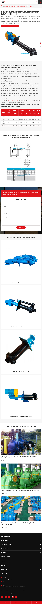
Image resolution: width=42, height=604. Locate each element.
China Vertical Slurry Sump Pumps (24, 5)
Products (8, 5)
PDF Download (14, 26)
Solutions (3, 565)
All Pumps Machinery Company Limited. (14, 590)
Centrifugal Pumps (6, 544)
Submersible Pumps (5, 557)
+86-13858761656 (6, 583)
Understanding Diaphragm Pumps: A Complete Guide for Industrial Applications (20, 490)
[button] (40, 42)
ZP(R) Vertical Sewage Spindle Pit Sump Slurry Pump (21, 282)
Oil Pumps (3, 552)
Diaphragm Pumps (5, 548)
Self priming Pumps (5, 536)
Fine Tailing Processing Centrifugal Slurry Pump (21, 371)
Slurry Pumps (13, 5)
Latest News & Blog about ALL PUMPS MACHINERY (21, 427)
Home (4, 5)
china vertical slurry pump (13, 100)
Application (4, 561)
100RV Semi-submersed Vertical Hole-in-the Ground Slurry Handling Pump (19, 6)
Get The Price (5, 26)
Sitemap (2, 593)
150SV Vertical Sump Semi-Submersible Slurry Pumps (21, 326)
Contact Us (4, 573)
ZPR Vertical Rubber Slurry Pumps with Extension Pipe (21, 416)
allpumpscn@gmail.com (8, 579)
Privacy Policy (9, 593)
